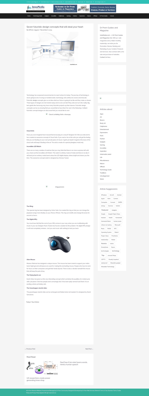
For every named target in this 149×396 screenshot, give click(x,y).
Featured (104, 210)
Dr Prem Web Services (88, 390)
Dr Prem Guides (104, 16)
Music (102, 228)
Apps (101, 114)
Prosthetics (115, 236)
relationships (104, 239)
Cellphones (61, 16)
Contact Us (103, 57)
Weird (102, 179)
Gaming (69, 16)
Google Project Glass (114, 214)
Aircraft (112, 195)
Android (119, 195)
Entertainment (104, 129)
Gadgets (47, 16)
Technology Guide (37, 16)
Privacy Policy (35, 393)
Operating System (106, 232)
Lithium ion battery (106, 225)
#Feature (104, 195)
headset (103, 217)
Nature (89, 16)
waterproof (104, 263)
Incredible (53, 16)
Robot (113, 239)
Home (29, 16)
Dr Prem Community (62, 390)
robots (112, 243)
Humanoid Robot (106, 221)
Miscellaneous (104, 160)
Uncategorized (104, 176)
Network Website (36, 390)
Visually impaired (113, 259)
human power (117, 221)
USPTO (103, 259)
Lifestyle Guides (89, 1)
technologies (105, 251)
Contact (112, 16)
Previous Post (30, 349)
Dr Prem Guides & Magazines (32, 1)
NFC (115, 228)
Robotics (104, 243)
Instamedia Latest (105, 154)
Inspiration (82, 16)
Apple (103, 198)
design (35, 100)
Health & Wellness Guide (70, 1)
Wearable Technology (107, 266)
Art (101, 117)
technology (115, 251)
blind (109, 198)
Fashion (75, 16)
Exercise (110, 206)
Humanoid (119, 217)
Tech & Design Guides (99, 1)
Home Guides (80, 1)
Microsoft (117, 225)
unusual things (112, 255)
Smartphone (104, 247)
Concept (112, 202)
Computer (104, 202)
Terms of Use (103, 390)
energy (103, 206)
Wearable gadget (115, 263)
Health (110, 217)
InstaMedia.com (105, 35)
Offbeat (95, 16)
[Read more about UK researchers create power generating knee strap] (42, 367)
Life (101, 157)
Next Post (89, 349)
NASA (109, 228)
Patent (116, 232)
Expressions (104, 132)
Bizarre (102, 120)
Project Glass (105, 236)
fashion (118, 206)
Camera (115, 198)
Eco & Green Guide (45, 1)
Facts (101, 135)
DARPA (120, 202)
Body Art (103, 123)
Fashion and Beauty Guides (56, 1)
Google (103, 214)
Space (113, 247)
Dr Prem (29, 390)
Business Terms (112, 390)
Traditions (103, 173)
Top (102, 255)
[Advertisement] (59, 81)
